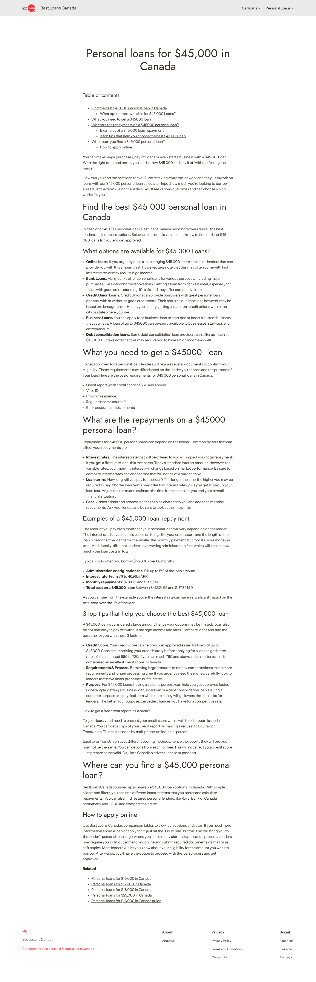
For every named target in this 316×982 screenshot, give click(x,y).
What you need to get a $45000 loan (121, 119)
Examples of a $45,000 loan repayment (132, 130)
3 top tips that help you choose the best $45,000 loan (143, 136)
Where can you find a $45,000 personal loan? (128, 141)
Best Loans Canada (58, 8)
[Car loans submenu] (259, 8)
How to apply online (116, 147)
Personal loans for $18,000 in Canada (121, 889)
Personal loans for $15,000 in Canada (121, 878)
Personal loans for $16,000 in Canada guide (126, 901)
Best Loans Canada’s (106, 825)
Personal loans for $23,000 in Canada (121, 895)
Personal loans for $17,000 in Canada (121, 884)
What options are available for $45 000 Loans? (138, 113)
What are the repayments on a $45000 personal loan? (135, 125)
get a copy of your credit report (135, 726)
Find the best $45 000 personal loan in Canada (129, 108)
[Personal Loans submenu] (292, 8)
